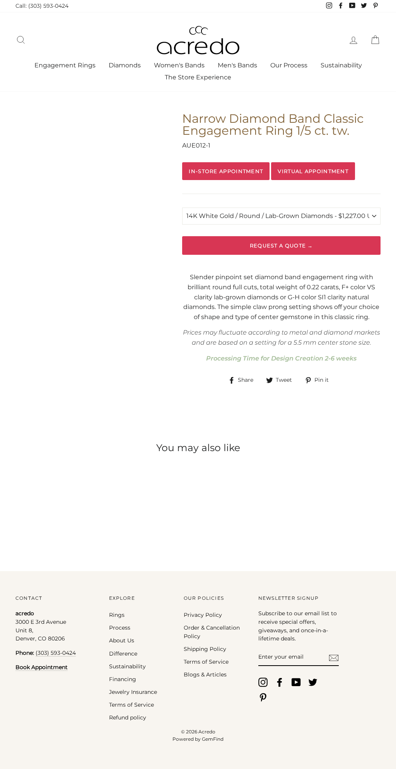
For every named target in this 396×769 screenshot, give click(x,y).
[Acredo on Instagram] (263, 682)
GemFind (213, 739)
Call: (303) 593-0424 (41, 6)
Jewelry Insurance (133, 692)
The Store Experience (198, 77)
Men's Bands (237, 65)
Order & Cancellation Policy (212, 632)
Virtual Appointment (313, 171)
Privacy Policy (203, 615)
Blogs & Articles (205, 674)
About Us (121, 640)
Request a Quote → (281, 245)
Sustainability (341, 65)
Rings (117, 615)
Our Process (288, 65)
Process (119, 628)
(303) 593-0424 (56, 653)
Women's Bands (179, 65)
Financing (122, 679)
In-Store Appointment (226, 171)
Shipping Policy (205, 649)
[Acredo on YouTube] (296, 682)
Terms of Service (131, 705)
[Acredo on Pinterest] (263, 697)
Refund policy (127, 717)
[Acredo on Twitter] (312, 682)
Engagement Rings (65, 65)
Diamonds (125, 65)
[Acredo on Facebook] (279, 682)
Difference (123, 654)
